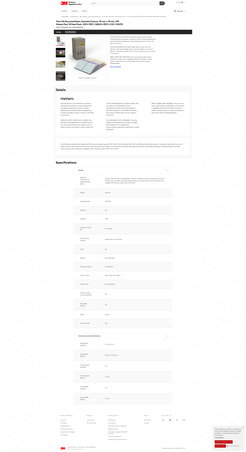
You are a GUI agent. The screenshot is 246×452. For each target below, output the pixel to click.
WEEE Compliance (113, 429)
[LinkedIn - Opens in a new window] (163, 420)
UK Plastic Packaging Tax (115, 436)
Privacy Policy (81, 447)
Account (179, 11)
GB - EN (178, 2)
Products (64, 11)
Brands (84, 11)
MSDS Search (112, 420)
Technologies (64, 435)
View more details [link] (115, 67)
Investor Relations (65, 426)
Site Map (146, 423)
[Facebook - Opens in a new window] (177, 420)
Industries (74, 11)
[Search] (162, 3)
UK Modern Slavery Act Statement (117, 426)
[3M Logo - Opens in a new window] (72, 3)
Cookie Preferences (90, 447)
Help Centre (147, 420)
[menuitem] (59, 32)
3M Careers (64, 423)
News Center (90, 420)
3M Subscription (91, 423)
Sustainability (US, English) (68, 432)
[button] (233, 445)
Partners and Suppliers (67, 429)
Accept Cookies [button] (220, 446)
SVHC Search (112, 423)
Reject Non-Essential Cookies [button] (223, 442)
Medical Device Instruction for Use (117, 439)
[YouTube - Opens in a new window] (170, 420)
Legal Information (72, 447)
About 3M (63, 420)
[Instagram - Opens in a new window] (184, 420)
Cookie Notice (219, 437)
